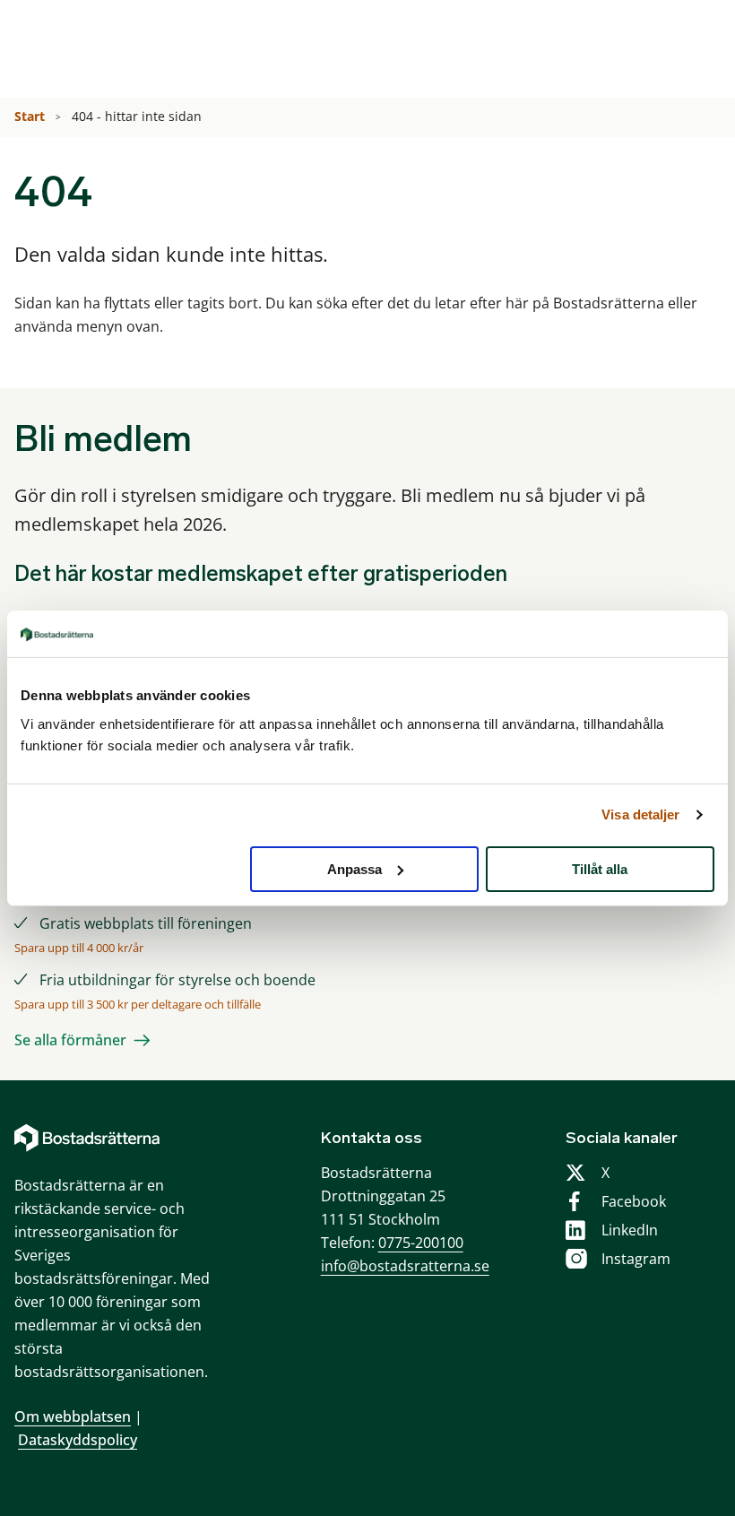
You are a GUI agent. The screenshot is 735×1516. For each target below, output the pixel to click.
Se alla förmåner (70, 1040)
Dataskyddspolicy (77, 1440)
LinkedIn (629, 1230)
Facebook (633, 1201)
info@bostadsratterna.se (405, 1266)
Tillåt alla (599, 868)
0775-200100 (420, 1242)
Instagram (635, 1259)
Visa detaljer (640, 814)
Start (31, 116)
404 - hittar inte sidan (138, 116)
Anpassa (354, 868)
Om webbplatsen (72, 1416)
